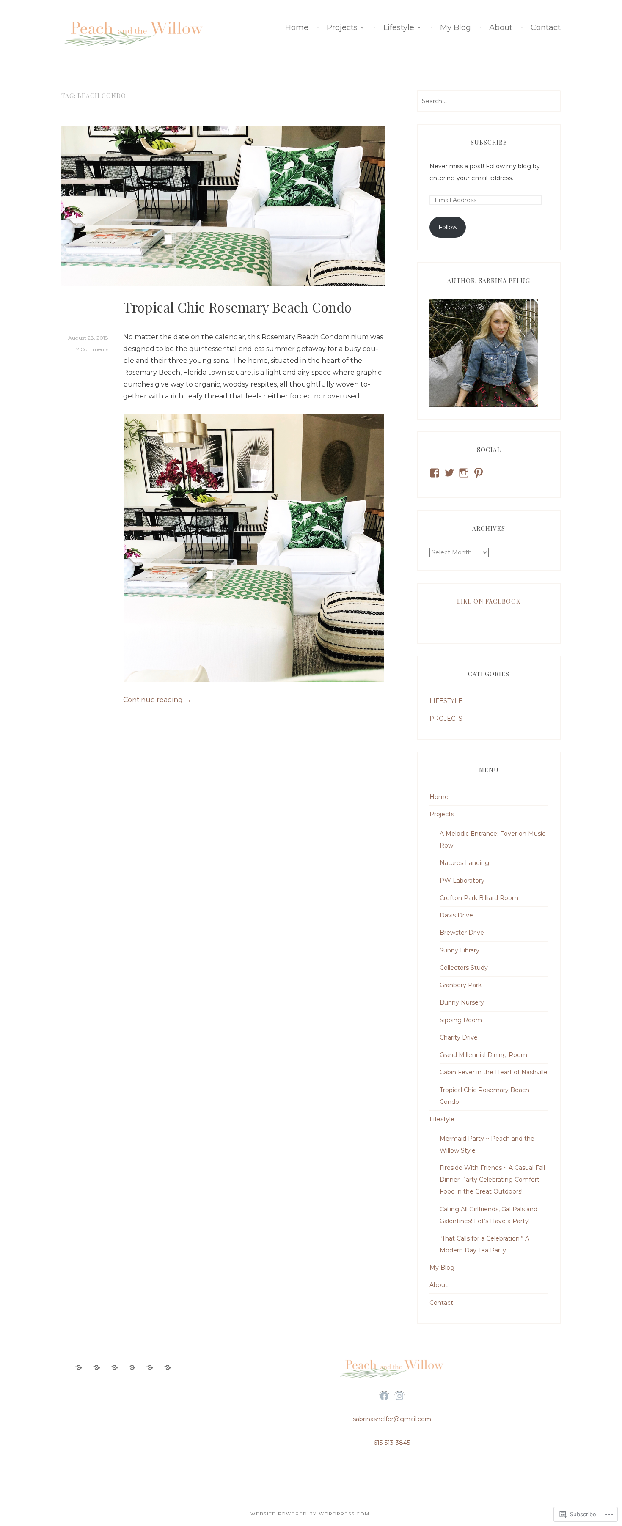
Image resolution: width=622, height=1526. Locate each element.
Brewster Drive (462, 932)
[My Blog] (132, 1367)
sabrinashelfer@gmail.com (392, 1419)
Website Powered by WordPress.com (310, 1514)
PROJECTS (445, 718)
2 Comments (92, 349)
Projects (342, 27)
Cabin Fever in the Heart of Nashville (494, 1072)
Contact (546, 27)
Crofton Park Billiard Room (479, 898)
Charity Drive (459, 1037)
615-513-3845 (392, 1442)
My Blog (455, 27)
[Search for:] (489, 101)
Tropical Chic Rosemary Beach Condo (237, 307)
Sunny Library (459, 950)
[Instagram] (399, 1396)
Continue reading (157, 700)
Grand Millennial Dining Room (483, 1055)
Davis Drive (456, 915)
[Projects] (96, 1367)
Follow (447, 227)
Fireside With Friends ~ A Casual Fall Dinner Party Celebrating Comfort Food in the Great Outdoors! (492, 1179)
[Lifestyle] (114, 1367)
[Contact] (168, 1367)
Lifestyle (398, 27)
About (500, 27)
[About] (150, 1367)
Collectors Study (464, 968)
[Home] (79, 1367)
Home (296, 27)
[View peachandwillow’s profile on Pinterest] (478, 473)
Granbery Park (461, 985)
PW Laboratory (462, 880)
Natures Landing (464, 863)
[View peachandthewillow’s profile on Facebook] (434, 473)
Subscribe (489, 142)
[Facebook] (384, 1396)
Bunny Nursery (462, 1002)
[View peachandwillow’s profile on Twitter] (449, 473)
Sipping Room (461, 1020)
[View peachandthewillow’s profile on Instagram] (464, 473)
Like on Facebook (488, 601)
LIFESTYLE (445, 701)
